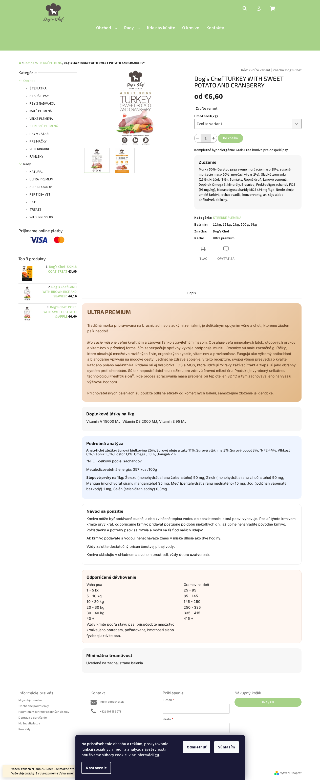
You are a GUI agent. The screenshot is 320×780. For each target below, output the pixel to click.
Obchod (29, 80)
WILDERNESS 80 (41, 217)
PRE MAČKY (38, 141)
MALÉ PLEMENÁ (40, 111)
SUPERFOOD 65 (41, 187)
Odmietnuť (196, 747)
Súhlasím (226, 747)
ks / (268, 702)
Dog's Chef (293, 70)
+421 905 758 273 (110, 712)
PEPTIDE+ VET (40, 194)
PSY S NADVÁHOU (42, 103)
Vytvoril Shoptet (291, 773)
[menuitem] (106, 28)
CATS (33, 202)
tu (157, 755)
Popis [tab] (191, 293)
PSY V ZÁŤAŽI (39, 133)
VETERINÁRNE (39, 149)
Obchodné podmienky (33, 706)
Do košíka (230, 138)
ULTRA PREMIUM (41, 179)
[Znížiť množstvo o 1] (198, 138)
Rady (27, 164)
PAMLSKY (36, 156)
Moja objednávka (30, 700)
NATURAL (36, 171)
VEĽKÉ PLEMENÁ (41, 118)
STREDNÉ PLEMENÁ (43, 126)
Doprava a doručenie (32, 718)
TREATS (35, 209)
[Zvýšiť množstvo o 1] (214, 138)
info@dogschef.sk (112, 702)
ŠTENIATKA (38, 88)
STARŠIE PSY (39, 96)
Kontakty (24, 729)
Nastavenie (96, 768)
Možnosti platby (29, 723)
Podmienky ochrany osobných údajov (43, 712)
